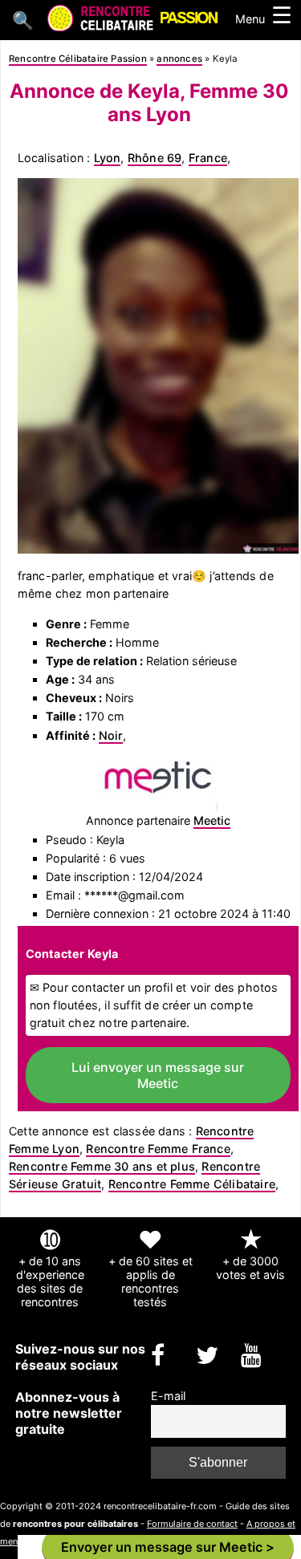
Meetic (211, 820)
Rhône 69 (155, 157)
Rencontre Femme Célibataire (191, 1184)
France (208, 157)
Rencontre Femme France (158, 1148)
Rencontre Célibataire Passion (78, 58)
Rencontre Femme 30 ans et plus (102, 1166)
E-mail (168, 1396)
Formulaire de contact (192, 1523)
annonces (179, 58)
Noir (111, 735)
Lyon (107, 157)
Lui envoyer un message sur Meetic (157, 1075)
